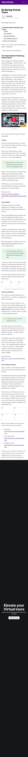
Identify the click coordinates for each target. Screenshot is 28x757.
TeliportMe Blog (7, 2)
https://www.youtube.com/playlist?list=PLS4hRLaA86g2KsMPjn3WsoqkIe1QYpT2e (13, 196)
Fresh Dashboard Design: (10, 38)
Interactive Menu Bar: (9, 36)
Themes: (6, 31)
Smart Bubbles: (8, 33)
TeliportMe (9, 16)
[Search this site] (23, 2)
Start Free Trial (14, 618)
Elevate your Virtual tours (9, 41)
